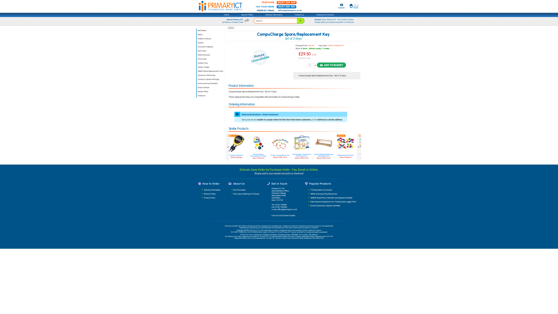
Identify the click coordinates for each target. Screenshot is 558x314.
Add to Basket (333, 65)
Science (200, 43)
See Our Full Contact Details (283, 215)
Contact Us (299, 15)
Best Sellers (202, 31)
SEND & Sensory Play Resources (323, 194)
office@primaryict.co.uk (290, 10)
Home (226, 15)
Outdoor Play (203, 63)
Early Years (202, 51)
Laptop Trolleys (203, 67)
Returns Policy (210, 194)
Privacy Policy (209, 198)
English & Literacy (204, 39)
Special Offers (247, 15)
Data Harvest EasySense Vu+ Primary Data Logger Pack (333, 202)
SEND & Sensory (204, 55)
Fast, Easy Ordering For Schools (246, 194)
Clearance (201, 96)
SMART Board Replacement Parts (210, 71)
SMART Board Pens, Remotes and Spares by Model (331, 198)
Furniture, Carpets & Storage (208, 79)
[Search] (300, 21)
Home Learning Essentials (208, 83)
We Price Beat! (239, 190)
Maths (200, 35)
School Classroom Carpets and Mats (325, 206)
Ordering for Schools (325, 15)
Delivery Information (273, 15)
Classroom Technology (206, 75)
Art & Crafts (202, 59)
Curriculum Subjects (205, 47)
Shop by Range (203, 87)
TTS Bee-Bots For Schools (321, 190)
